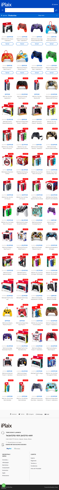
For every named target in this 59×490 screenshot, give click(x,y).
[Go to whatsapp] (4, 485)
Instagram (31, 414)
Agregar (7, 43)
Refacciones (5, 475)
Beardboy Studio (54, 487)
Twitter (22, 414)
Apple (3, 473)
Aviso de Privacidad (36, 468)
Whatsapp (40, 414)
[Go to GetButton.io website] (3, 488)
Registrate (33, 460)
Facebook (14, 414)
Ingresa (33, 458)
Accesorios (5, 470)
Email (47, 414)
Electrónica (5, 465)
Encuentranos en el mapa (14, 442)
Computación (5, 467)
